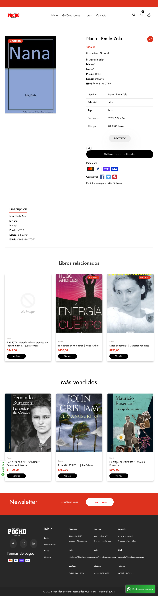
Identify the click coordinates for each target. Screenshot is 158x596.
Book (111, 110)
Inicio (54, 15)
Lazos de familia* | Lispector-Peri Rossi (129, 345)
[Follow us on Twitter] (108, 177)
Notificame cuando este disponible (119, 154)
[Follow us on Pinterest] (114, 177)
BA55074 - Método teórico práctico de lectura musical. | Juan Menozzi (27, 344)
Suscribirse (100, 502)
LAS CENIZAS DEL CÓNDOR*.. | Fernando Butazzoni (24, 463)
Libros (88, 15)
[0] (141, 15)
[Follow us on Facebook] (102, 177)
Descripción (18, 209)
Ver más (16, 356)
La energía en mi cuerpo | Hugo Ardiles (78, 345)
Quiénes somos (71, 15)
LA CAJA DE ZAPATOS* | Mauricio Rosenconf (127, 463)
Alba (110, 102)
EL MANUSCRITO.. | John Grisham (76, 465)
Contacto (101, 15)
